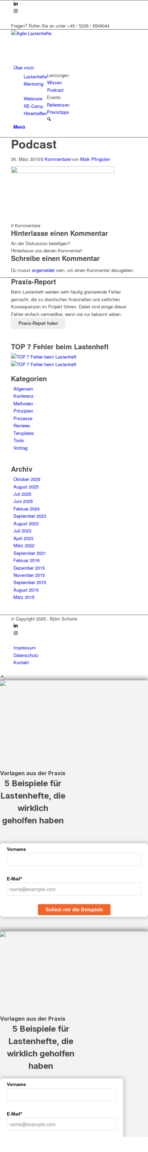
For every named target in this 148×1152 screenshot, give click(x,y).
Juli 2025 (22, 494)
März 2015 (23, 597)
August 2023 (26, 523)
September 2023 (29, 516)
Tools (18, 440)
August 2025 (26, 486)
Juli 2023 (22, 530)
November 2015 (29, 575)
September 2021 (29, 553)
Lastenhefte (35, 76)
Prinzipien (23, 410)
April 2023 (23, 538)
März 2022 (23, 545)
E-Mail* (14, 878)
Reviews (21, 425)
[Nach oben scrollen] (2, 676)
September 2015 (29, 582)
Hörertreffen (35, 113)
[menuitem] (75, 67)
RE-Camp (33, 106)
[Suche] (49, 119)
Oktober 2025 (26, 479)
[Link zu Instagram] (15, 11)
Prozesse (22, 418)
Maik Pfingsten (95, 159)
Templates (23, 433)
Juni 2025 (23, 501)
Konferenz (23, 396)
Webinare (33, 98)
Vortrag (20, 448)
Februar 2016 (26, 560)
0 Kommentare (55, 159)
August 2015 (26, 589)
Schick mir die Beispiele (74, 909)
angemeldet (43, 270)
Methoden (23, 403)
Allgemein (23, 388)
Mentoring (33, 83)
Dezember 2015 (29, 567)
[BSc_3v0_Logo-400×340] (62, 33)
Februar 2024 (26, 508)
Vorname (16, 849)
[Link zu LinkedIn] (15, 4)
